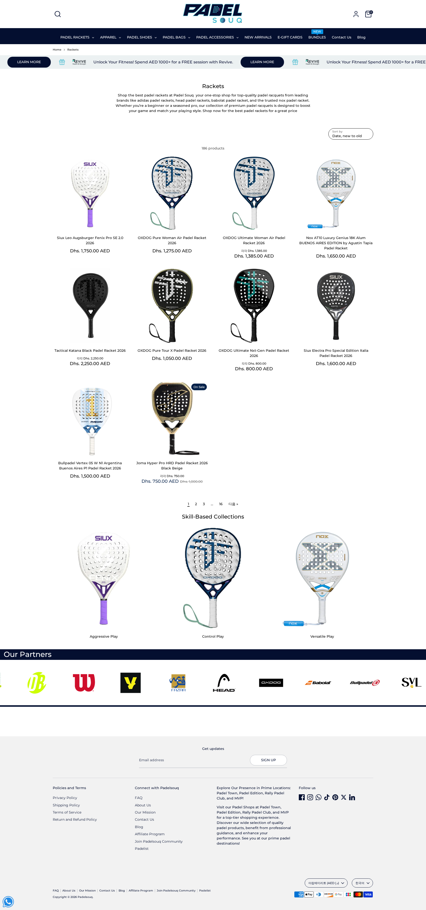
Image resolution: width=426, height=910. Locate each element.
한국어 (359, 883)
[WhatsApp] (318, 797)
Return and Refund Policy (75, 819)
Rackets (73, 49)
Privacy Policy (65, 798)
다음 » (233, 504)
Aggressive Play (104, 636)
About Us (143, 805)
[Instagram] (310, 797)
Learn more (240, 62)
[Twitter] (344, 797)
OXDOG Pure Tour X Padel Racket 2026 (172, 350)
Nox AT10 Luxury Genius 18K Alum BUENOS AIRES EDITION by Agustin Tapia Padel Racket (336, 243)
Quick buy (90, 222)
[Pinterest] (335, 797)
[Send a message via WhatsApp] (8, 902)
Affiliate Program (150, 834)
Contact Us (144, 819)
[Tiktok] (327, 797)
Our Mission (145, 812)
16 (221, 504)
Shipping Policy (66, 805)
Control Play (213, 636)
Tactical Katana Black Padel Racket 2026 (90, 350)
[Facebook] (302, 797)
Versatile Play (322, 636)
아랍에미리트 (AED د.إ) (323, 883)
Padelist (142, 848)
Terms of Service (67, 812)
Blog (139, 827)
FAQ (138, 798)
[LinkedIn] (352, 797)
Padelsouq (85, 897)
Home (57, 49)
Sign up (268, 760)
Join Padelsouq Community (159, 841)
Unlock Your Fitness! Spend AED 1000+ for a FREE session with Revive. (141, 62)
